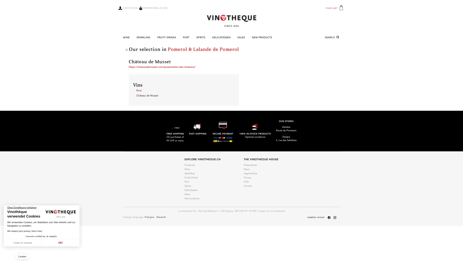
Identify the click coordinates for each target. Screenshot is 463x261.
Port (186, 38)
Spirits (200, 38)
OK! (60, 242)
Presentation (250, 165)
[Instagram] (335, 217)
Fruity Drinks (166, 38)
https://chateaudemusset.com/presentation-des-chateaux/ (162, 67)
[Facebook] (329, 217)
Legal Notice (250, 174)
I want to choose (22, 242)
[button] (332, 37)
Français (150, 217)
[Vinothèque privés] (231, 21)
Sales (241, 38)
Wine (126, 38)
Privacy (247, 178)
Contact (248, 186)
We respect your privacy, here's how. (25, 231)
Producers (189, 165)
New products (262, 38)
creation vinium (315, 217)
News (247, 169)
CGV (246, 182)
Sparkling (143, 38)
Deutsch (161, 217)
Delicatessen (221, 38)
